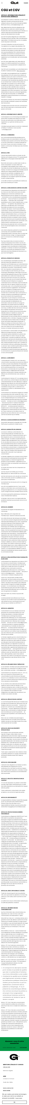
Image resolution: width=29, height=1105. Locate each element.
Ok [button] (14, 1102)
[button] (2, 3)
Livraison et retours (8, 1078)
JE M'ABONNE (23, 1047)
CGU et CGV (6, 1067)
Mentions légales (8, 1070)
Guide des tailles (8, 1082)
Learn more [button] (18, 1098)
